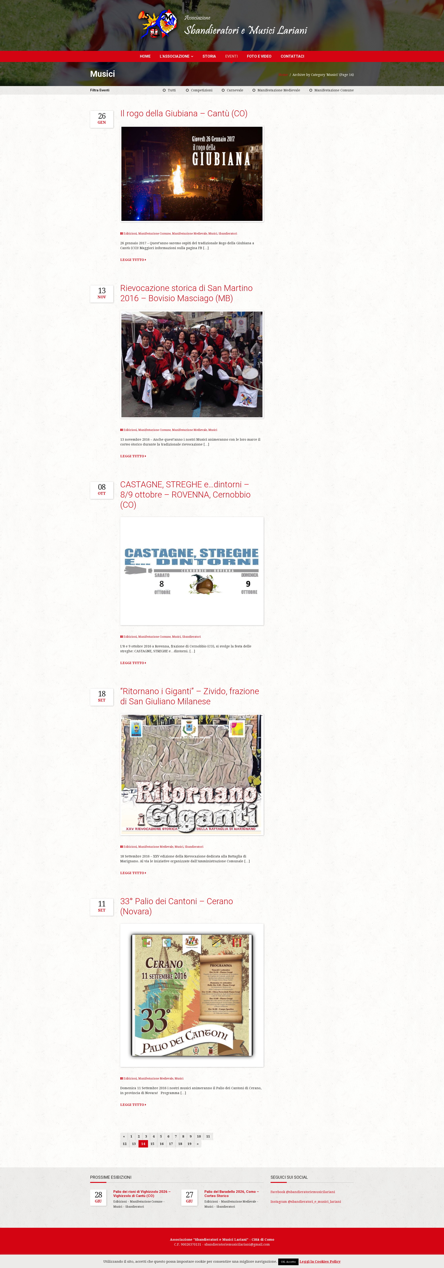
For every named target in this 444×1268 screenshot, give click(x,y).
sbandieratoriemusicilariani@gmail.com (237, 1244)
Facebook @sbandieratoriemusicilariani (303, 1192)
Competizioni (202, 90)
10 (199, 1136)
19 (189, 1144)
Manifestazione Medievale (279, 90)
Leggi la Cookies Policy (320, 1261)
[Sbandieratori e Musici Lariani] (222, 24)
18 (180, 1144)
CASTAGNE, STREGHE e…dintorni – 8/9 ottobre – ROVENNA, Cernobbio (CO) (185, 495)
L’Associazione (174, 56)
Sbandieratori (228, 233)
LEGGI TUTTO (132, 260)
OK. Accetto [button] (288, 1261)
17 (171, 1144)
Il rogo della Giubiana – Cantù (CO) (184, 113)
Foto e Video (259, 56)
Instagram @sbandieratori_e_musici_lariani (306, 1201)
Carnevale (235, 90)
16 (161, 1144)
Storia (209, 56)
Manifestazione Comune (334, 90)
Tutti (172, 90)
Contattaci (292, 56)
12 (124, 1144)
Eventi (231, 56)
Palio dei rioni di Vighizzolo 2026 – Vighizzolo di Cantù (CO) (142, 1194)
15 (152, 1144)
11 (208, 1136)
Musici (212, 233)
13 (134, 1144)
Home (145, 56)
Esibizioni (130, 233)
